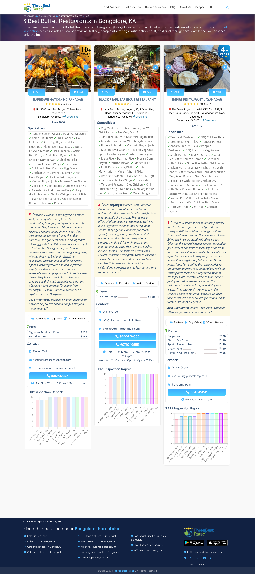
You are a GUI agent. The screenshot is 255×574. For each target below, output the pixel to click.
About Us (185, 7)
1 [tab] (52, 84)
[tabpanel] (58, 68)
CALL (38, 92)
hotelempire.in (181, 384)
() (66, 104)
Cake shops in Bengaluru (41, 541)
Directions (72, 116)
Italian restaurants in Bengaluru (98, 546)
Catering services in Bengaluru (44, 546)
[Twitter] (191, 558)
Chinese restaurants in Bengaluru (45, 552)
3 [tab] (57, 84)
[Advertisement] (127, 493)
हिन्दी (88, 16)
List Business (133, 7)
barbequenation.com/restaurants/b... (55, 368)
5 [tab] (63, 84)
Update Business (155, 7)
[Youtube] (204, 558)
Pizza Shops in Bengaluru (95, 557)
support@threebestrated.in (208, 552)
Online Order (41, 351)
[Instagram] (198, 558)
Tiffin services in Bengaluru (149, 550)
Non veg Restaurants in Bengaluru (100, 552)
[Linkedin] (211, 558)
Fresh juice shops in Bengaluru (98, 541)
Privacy (189, 564)
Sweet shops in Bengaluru (148, 545)
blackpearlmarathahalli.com (121, 328)
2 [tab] (55, 84)
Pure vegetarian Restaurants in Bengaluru (149, 537)
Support (201, 7)
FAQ (172, 7)
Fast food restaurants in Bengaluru (100, 536)
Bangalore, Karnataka (97, 528)
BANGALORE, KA (47, 16)
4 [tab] (60, 84)
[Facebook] (185, 558)
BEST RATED (30, 16)
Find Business (112, 7)
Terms (200, 564)
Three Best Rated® (125, 570)
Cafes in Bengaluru (37, 536)
